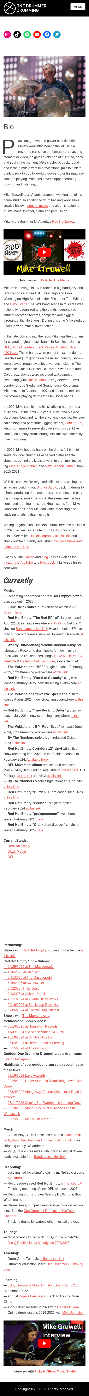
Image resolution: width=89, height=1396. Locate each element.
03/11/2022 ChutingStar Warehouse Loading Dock (44, 1103)
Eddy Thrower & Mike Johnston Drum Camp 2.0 (43, 1285)
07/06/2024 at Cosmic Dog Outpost (33, 1010)
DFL (11, 857)
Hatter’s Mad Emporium (37, 661)
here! (75, 770)
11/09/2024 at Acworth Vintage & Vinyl (36, 1032)
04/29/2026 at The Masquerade (31, 966)
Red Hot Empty (63, 221)
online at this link (52, 1258)
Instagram (11, 562)
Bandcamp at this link (31, 628)
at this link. (58, 623)
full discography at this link (50, 536)
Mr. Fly (77, 656)
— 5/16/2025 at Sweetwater (24, 983)
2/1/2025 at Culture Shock (27, 994)
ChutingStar (73, 423)
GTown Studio (46, 487)
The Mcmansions (35, 1015)
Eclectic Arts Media (55, 280)
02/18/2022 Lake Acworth (26, 1075)
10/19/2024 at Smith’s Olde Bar (30, 1037)
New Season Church (60, 466)
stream (66, 770)
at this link (24, 776)
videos (29, 557)
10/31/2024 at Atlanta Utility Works (33, 999)
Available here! (37, 759)
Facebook (48, 562)
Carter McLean (68, 1307)
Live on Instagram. (17, 1059)
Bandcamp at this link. (50, 1156)
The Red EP (73, 1183)
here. (40, 819)
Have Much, (63, 656)
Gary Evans (18, 304)
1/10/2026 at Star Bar (23, 972)
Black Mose (16, 851)
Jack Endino (37, 380)
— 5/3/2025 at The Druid (22, 988)
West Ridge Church (23, 466)
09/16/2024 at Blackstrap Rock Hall (33, 1005)
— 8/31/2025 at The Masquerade (28, 977)
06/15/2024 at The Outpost (27, 1048)
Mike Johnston (73, 1312)
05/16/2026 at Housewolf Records (33, 1026)
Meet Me (10, 661)
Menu (78, 6)
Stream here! (13, 612)
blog (45, 557)
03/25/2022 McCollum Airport (29, 1119)
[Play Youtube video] (44, 252)
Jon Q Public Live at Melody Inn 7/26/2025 (39, 1243)
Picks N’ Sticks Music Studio (55, 1371)
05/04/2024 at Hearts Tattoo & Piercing (36, 1043)
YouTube (26, 562)
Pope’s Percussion (33, 1296)
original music (37, 205)
